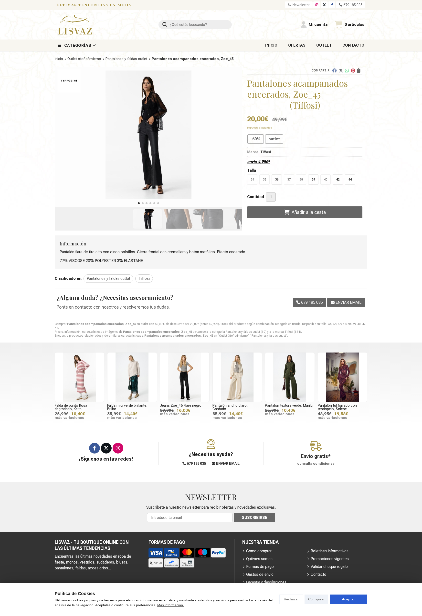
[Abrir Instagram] (316, 5)
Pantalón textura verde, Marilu (289, 406)
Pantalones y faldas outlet (243, 331)
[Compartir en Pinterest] (353, 70)
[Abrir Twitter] (324, 5)
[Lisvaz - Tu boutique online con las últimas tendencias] (75, 25)
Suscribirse (254, 517)
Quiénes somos (259, 558)
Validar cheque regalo (329, 566)
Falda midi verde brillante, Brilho (127, 407)
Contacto (318, 574)
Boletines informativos (329, 551)
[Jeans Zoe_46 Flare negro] (184, 377)
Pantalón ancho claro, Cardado (230, 407)
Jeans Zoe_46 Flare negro (180, 406)
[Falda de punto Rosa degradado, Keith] (79, 377)
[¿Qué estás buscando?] (195, 24)
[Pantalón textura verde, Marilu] (289, 377)
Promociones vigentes (330, 558)
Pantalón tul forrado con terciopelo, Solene (337, 407)
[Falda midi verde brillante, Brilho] (132, 377)
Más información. (170, 605)
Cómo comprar (259, 551)
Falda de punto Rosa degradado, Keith (71, 407)
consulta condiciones (316, 463)
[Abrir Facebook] (332, 5)
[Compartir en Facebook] (334, 70)
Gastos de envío (260, 574)
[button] (139, 203)
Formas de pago (260, 566)
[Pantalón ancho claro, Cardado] (237, 377)
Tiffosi (289, 331)
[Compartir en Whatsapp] (347, 70)
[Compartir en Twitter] (341, 70)
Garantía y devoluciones (266, 582)
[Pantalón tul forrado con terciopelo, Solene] (342, 377)
